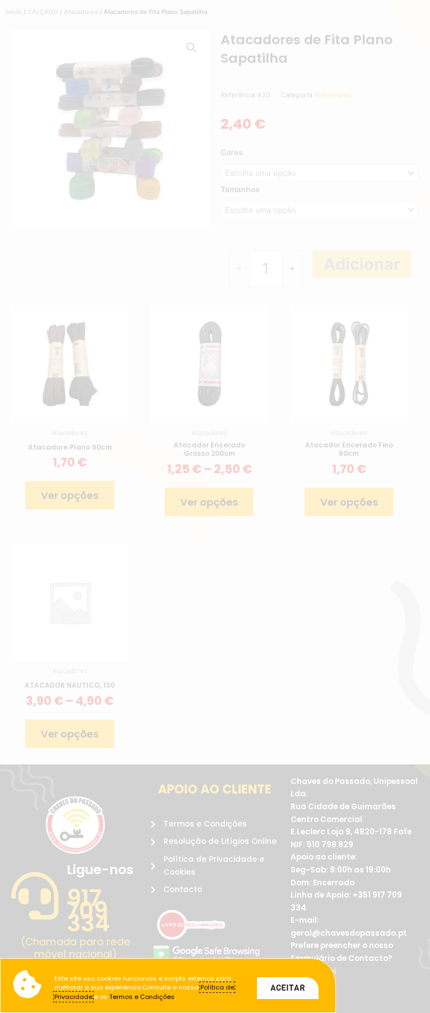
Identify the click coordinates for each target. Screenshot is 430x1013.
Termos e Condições (142, 996)
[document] (215, 506)
